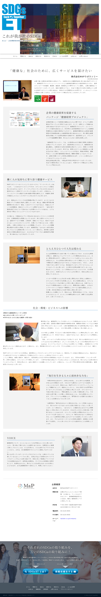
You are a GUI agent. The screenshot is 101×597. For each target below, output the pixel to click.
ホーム (4, 40)
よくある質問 (64, 56)
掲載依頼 (38, 589)
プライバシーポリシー (67, 589)
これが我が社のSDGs (14, 40)
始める (31, 56)
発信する (47, 56)
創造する (38, 56)
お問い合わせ (83, 56)
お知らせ (74, 56)
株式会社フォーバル (13, 595)
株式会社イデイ (31, 595)
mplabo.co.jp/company (68, 518)
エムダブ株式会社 (22, 595)
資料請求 (45, 589)
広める (55, 56)
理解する (23, 56)
